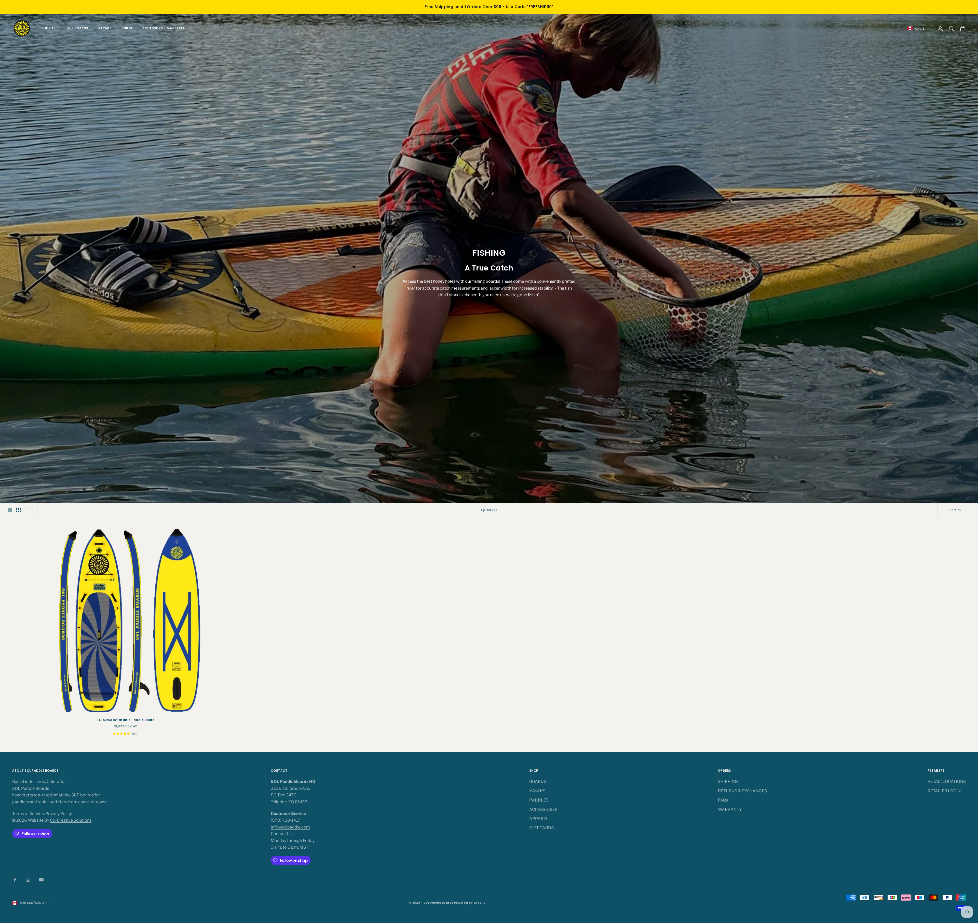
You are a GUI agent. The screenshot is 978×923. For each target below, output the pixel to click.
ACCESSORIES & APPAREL (163, 28)
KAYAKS (104, 28)
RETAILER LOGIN (944, 791)
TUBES (127, 28)
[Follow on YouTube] (41, 879)
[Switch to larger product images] (10, 510)
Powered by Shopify (470, 903)
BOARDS (537, 781)
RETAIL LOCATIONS (947, 781)
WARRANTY (730, 809)
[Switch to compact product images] (27, 510)
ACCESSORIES (543, 809)
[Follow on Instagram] (28, 879)
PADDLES (539, 800)
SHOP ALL (49, 28)
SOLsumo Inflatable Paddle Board (126, 720)
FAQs (723, 800)
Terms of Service (28, 813)
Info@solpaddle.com (290, 827)
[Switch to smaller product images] (18, 510)
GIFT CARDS (541, 827)
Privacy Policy (58, 813)
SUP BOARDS (77, 28)
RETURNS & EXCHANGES (742, 791)
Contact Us (281, 833)
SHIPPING (728, 781)
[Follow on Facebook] (14, 879)
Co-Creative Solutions (70, 820)
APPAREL (539, 818)
